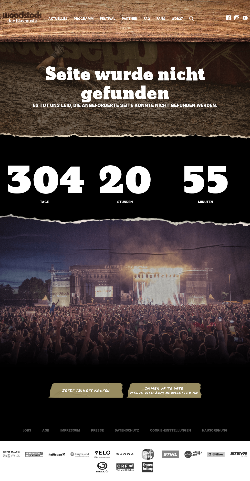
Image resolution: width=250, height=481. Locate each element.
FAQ (147, 18)
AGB (45, 430)
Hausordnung (215, 430)
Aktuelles (57, 18)
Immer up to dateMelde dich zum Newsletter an (164, 390)
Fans (160, 18)
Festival (107, 18)
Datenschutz (127, 430)
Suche (190, 18)
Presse (97, 430)
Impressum (70, 430)
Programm (84, 18)
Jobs (26, 430)
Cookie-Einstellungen (170, 430)
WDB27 (177, 18)
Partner (129, 18)
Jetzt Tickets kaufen (86, 390)
